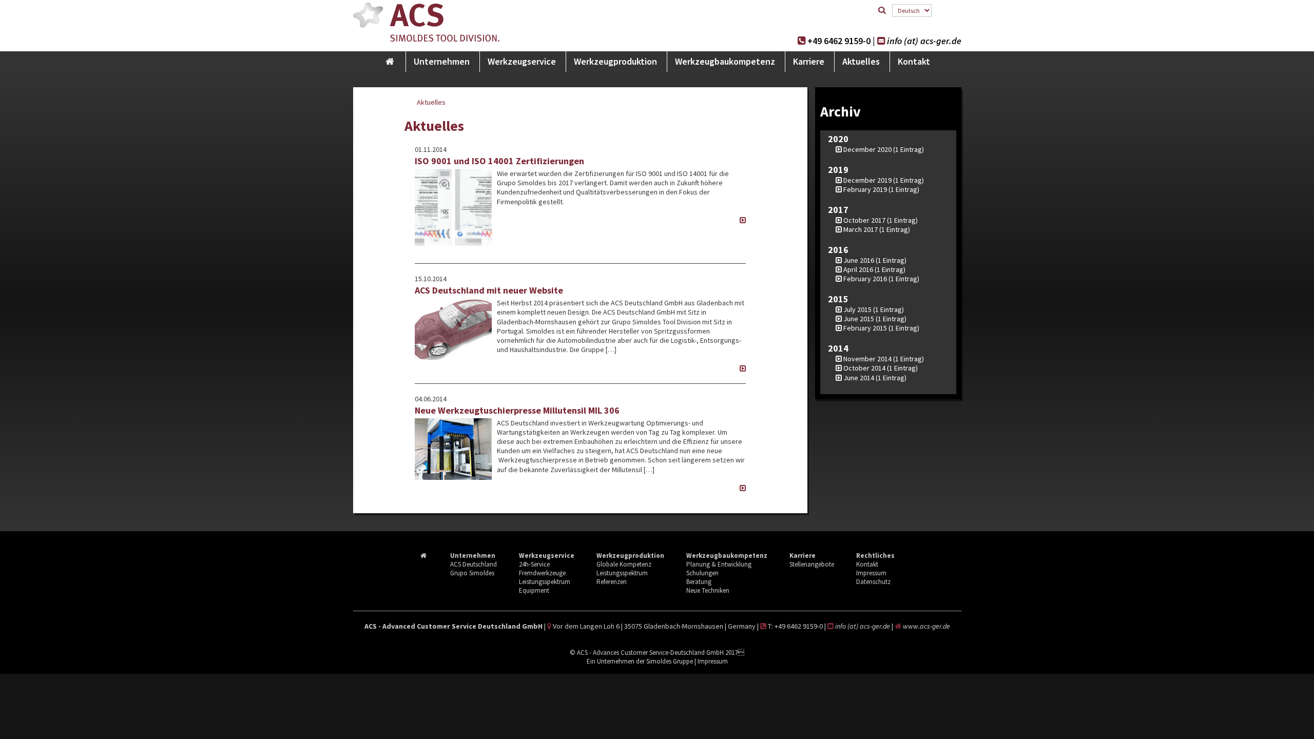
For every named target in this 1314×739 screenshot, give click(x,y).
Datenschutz (873, 581)
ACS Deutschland (473, 564)
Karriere (808, 61)
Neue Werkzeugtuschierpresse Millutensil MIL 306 (517, 410)
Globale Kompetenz (623, 564)
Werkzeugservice (522, 61)
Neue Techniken (707, 590)
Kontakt (914, 61)
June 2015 (858, 318)
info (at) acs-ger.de (924, 41)
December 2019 (867, 180)
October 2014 (864, 368)
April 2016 (858, 269)
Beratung (698, 581)
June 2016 (858, 260)
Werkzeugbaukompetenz (725, 61)
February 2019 (865, 189)
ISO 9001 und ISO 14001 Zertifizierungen (499, 161)
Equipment (534, 590)
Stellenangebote (811, 564)
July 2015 (857, 309)
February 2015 (865, 328)
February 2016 (865, 278)
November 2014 (867, 358)
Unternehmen (442, 61)
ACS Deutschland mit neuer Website (489, 290)
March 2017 (860, 229)
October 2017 (864, 220)
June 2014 (858, 377)
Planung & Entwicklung (718, 564)
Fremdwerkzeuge (542, 573)
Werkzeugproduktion (615, 61)
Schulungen (702, 573)
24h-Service (534, 564)
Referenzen (611, 581)
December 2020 (867, 149)
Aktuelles (861, 61)
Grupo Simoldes (472, 573)
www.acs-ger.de (926, 626)
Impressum (871, 573)
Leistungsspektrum (544, 581)
